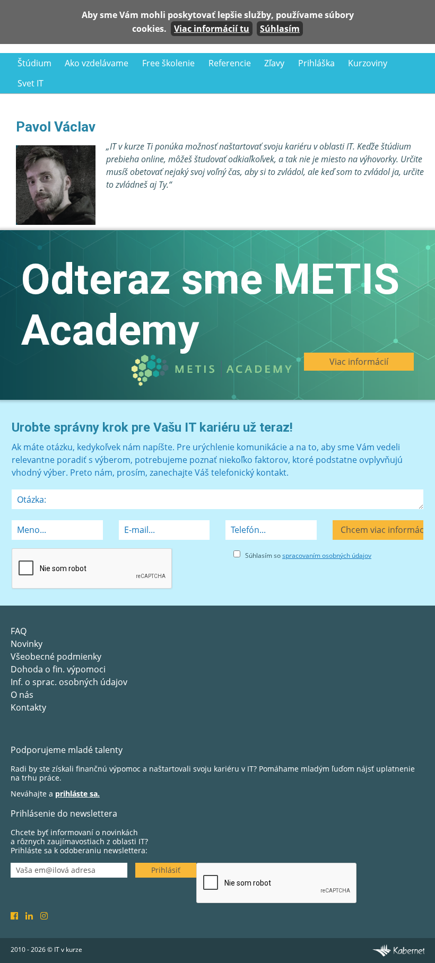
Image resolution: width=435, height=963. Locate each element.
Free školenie (168, 63)
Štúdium (34, 63)
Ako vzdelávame (96, 63)
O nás (22, 695)
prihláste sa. (77, 794)
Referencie (229, 63)
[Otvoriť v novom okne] (398, 949)
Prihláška (316, 63)
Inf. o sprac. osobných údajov (69, 682)
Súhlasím (280, 28)
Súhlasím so (308, 555)
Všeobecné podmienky (56, 656)
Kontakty (28, 707)
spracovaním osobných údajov (326, 555)
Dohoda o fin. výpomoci (58, 669)
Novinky (26, 644)
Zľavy (274, 63)
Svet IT (31, 83)
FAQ (19, 631)
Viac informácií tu (211, 28)
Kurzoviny (367, 63)
